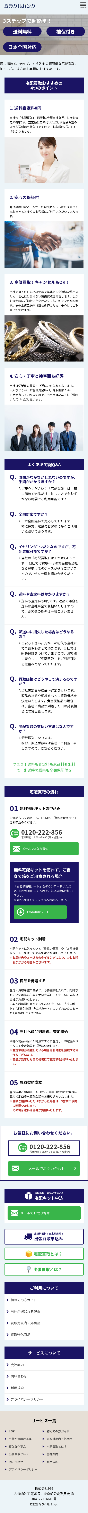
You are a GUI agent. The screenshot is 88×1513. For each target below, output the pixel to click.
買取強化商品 (20, 1334)
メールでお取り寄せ (35, 848)
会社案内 (17, 1364)
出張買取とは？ (19, 1454)
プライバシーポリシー (27, 1399)
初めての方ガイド (24, 1299)
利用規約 (17, 1387)
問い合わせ (19, 1376)
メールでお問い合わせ (46, 1168)
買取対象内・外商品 (25, 1322)
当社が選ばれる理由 (25, 1311)
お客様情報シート (37, 912)
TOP (12, 1431)
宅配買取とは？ (57, 1446)
